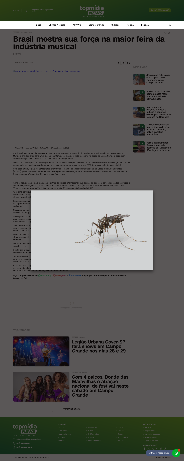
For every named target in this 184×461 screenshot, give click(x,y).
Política (145, 24)
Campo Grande (96, 24)
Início (38, 24)
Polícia (130, 24)
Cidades (115, 24)
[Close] (153, 190)
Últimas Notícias (57, 24)
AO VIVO (77, 24)
